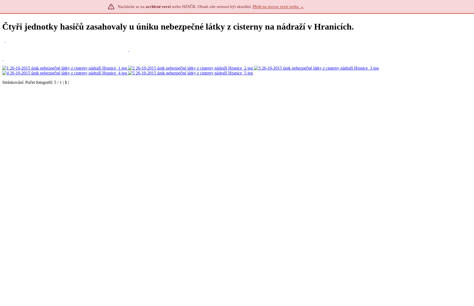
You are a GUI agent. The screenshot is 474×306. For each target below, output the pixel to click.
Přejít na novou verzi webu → (278, 6)
